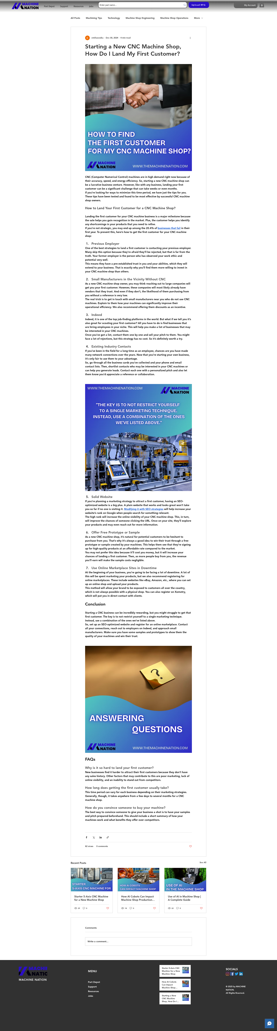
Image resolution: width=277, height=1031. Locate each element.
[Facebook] (232, 974)
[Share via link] (107, 837)
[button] (261, 4)
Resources (93, 991)
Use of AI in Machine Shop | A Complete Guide (184, 898)
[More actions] (190, 38)
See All (203, 862)
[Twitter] (236, 974)
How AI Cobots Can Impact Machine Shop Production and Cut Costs (137, 898)
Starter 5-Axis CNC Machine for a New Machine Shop (91, 898)
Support (92, 986)
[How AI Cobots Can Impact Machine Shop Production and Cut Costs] (138, 879)
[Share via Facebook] (86, 837)
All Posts (75, 18)
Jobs (90, 996)
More (197, 18)
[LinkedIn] (241, 974)
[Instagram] (227, 974)
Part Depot (94, 982)
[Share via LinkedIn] (100, 837)
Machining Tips (94, 18)
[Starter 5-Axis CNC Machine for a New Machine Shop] (92, 879)
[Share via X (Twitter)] (93, 837)
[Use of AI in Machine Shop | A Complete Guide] (185, 879)
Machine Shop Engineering (140, 18)
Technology (114, 18)
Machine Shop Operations (174, 18)
